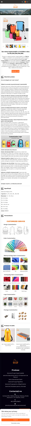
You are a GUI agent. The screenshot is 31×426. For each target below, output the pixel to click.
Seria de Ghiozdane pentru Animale (15, 386)
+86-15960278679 (15, 401)
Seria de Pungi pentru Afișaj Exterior (15, 384)
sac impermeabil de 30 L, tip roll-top (8, 344)
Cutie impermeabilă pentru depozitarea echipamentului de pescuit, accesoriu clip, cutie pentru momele (23, 346)
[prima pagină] (15, 6)
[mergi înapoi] (3, 46)
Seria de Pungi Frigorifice (15, 381)
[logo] (15, 361)
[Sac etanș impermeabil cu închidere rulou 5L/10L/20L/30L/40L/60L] (15, 30)
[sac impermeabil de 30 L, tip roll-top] (8, 335)
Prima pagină (6, 13)
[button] (4, 29)
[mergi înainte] (27, 46)
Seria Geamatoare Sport (15, 379)
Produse (13, 13)
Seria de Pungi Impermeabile (15, 373)
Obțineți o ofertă (15, 71)
